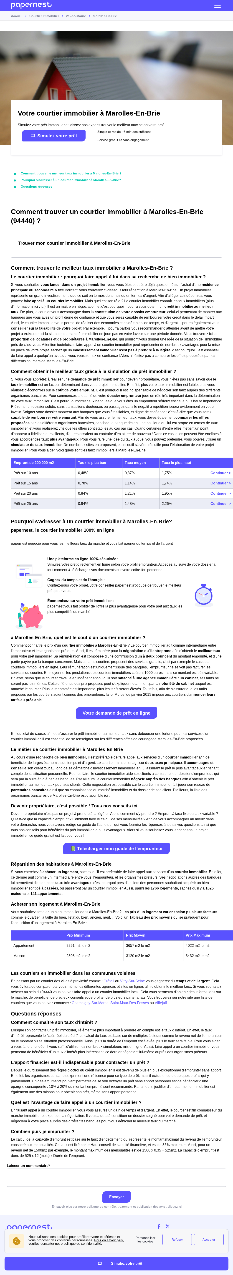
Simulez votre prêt (57, 135)
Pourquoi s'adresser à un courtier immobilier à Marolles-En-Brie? (71, 180)
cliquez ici (175, 1206)
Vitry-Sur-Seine (132, 981)
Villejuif (161, 1003)
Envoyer (116, 1197)
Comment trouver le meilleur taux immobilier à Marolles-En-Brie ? (71, 173)
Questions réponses (36, 186)
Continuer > (220, 473)
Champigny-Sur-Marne (90, 1003)
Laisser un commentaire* (28, 1166)
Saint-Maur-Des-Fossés (129, 1003)
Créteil (109, 981)
